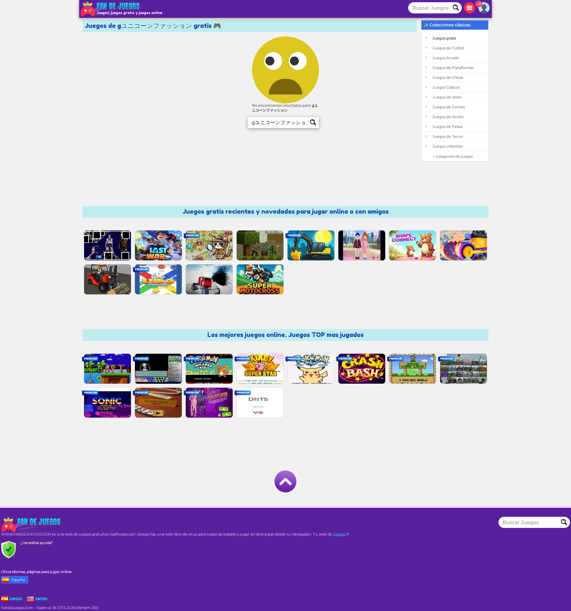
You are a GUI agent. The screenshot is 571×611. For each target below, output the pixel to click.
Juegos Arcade (445, 58)
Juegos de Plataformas (453, 68)
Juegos (339, 534)
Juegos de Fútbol (448, 48)
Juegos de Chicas (447, 77)
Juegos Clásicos (446, 87)
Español (18, 580)
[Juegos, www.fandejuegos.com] (110, 9)
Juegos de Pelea (447, 127)
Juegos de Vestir (447, 97)
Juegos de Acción (448, 117)
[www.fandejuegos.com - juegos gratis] (31, 524)
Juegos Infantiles (447, 146)
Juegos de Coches (448, 107)
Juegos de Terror (447, 136)
